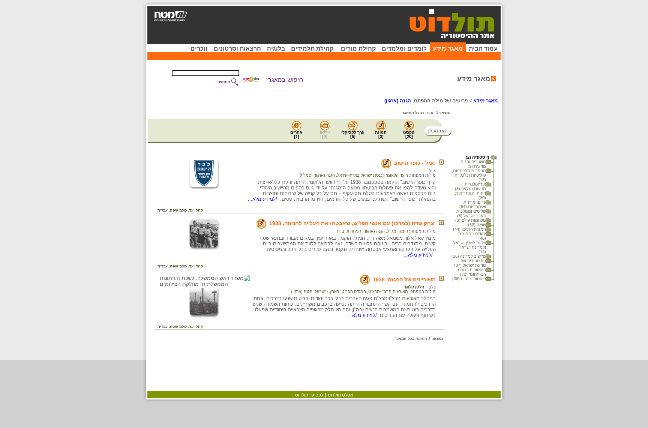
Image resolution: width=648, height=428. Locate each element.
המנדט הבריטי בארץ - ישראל (340, 291)
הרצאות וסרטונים (237, 48)
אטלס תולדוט (340, 395)
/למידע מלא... (263, 199)
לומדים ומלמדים (404, 48)
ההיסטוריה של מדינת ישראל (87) (470, 262)
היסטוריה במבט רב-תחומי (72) (472, 271)
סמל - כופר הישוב (415, 163)
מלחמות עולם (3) (470, 220)
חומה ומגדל (397, 231)
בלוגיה (276, 48)
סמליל (305, 175)
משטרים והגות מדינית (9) (473, 163)
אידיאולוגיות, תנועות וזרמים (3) (470, 186)
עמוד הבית (483, 48)
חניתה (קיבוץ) (349, 231)
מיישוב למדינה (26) (469, 256)
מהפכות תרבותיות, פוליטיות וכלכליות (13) (469, 175)
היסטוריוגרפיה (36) (469, 278)
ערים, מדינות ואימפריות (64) (472, 204)
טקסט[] (409, 134)
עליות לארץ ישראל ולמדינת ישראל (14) (469, 247)
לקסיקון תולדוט (309, 395)
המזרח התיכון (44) (469, 229)
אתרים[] (296, 134)
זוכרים (199, 48)
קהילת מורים (358, 48)
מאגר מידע (448, 48)
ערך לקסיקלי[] (352, 134)
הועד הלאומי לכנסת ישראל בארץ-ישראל (372, 175)
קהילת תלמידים (312, 48)
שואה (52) (477, 224)
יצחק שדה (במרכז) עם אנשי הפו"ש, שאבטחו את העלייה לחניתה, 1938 (352, 223)
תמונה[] (381, 134)
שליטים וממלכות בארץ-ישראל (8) (471, 213)
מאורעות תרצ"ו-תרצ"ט (388, 291)
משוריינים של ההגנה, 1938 (404, 279)
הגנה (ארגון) (324, 175)
